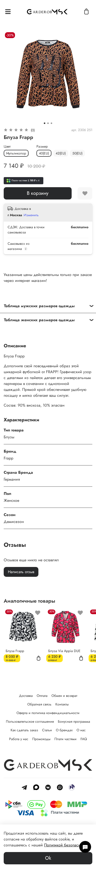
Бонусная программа (74, 721)
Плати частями (65, 738)
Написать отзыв (21, 572)
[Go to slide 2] (48, 123)
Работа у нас (18, 738)
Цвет (7, 146)
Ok (48, 858)
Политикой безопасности (66, 845)
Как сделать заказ (24, 730)
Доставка (26, 695)
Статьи (47, 730)
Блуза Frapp (15, 650)
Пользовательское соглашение (30, 721)
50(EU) (77, 153)
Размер (42, 146)
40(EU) (44, 153)
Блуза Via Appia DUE (64, 650)
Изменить (31, 215)
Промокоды (41, 738)
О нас (81, 730)
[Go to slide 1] (44, 123)
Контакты (62, 704)
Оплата (42, 695)
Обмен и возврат (64, 695)
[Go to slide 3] (51, 123)
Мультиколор (16, 153)
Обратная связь (39, 704)
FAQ (83, 738)
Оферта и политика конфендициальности (48, 712)
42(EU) (61, 153)
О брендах (64, 730)
